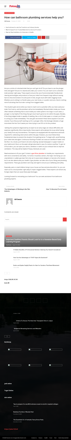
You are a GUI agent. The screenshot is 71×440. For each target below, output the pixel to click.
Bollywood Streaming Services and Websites (27, 328)
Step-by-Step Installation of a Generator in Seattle (20, 32)
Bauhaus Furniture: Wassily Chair (23, 412)
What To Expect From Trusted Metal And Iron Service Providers (23, 30)
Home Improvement (9, 12)
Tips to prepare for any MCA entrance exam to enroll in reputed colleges (35, 404)
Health (46, 438)
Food (51, 438)
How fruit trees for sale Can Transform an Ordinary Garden (22, 27)
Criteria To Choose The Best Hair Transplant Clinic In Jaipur (33, 321)
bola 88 (6, 283)
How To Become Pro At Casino (56, 189)
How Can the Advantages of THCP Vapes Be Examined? (30, 257)
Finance (40, 438)
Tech (55, 438)
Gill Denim (7, 21)
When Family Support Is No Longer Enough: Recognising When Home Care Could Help (32, 2)
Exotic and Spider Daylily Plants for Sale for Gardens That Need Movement (36, 265)
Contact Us (34, 438)
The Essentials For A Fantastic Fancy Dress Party (28, 419)
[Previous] (5, 273)
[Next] (8, 273)
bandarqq (7, 342)
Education (8, 236)
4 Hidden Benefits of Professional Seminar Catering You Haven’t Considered (36, 250)
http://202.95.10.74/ (11, 279)
